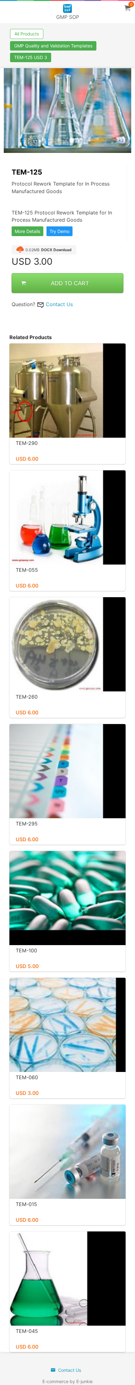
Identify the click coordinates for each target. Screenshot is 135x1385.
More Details (27, 231)
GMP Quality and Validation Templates (53, 45)
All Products (26, 33)
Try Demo (59, 231)
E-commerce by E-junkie (67, 1381)
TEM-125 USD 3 (30, 57)
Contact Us (59, 304)
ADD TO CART (70, 283)
